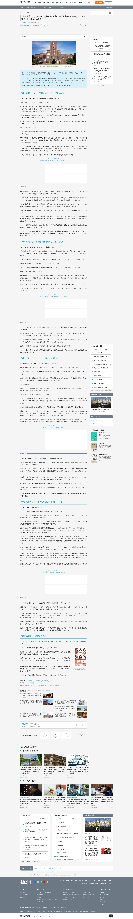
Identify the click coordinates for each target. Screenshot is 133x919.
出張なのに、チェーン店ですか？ (102, 360)
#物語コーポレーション (96, 420)
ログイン (108, 2)
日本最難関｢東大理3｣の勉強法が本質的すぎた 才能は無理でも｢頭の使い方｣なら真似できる (31, 714)
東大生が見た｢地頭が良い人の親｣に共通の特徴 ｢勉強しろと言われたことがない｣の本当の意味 (65, 701)
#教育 (45, 680)
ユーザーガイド (103, 901)
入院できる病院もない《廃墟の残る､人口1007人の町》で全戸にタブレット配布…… (102, 47)
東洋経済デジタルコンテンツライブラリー (47, 899)
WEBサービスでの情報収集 (27, 911)
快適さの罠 (101, 444)
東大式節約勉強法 (48, 82)
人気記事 (94, 39)
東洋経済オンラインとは (96, 13)
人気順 (52, 2)
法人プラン (102, 899)
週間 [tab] (106, 349)
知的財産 (50, 911)
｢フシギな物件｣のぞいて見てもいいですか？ (102, 364)
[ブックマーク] (81, 25)
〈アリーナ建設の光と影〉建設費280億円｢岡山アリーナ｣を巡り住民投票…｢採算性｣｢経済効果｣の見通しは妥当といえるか (92, 853)
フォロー (44, 25)
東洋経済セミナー (67, 899)
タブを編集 (109, 7)
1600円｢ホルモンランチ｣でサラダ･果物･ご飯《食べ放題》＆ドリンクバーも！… (102, 70)
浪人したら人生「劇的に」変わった (102, 368)
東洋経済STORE (41, 897)
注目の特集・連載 (96, 394)
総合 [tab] (96, 42)
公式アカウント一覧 (54, 907)
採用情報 (45, 907)
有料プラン (102, 897)
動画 (57, 2)
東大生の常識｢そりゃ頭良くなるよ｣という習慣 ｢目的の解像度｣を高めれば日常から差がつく (31, 701)
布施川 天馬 (26, 25)
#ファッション (94, 423)
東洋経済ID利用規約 (73, 911)
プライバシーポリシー (40, 911)
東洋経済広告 (86, 892)
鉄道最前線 (23, 897)
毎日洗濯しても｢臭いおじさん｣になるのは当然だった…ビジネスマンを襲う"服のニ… (102, 62)
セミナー (67, 2)
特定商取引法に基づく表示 (60, 911)
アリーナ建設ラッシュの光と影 (100, 409)
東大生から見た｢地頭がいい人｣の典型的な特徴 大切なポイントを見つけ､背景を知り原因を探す (65, 714)
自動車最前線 (97, 375)
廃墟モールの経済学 (99, 383)
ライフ (49, 7)
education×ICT (24, 892)
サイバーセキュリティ (25, 894)
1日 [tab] (96, 349)
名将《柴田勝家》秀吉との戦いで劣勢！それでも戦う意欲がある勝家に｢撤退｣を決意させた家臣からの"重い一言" (78, 801)
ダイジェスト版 (98, 352)
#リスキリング (49, 683)
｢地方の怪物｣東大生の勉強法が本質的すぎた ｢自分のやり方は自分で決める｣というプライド (65, 708)
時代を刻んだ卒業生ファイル (101, 356)
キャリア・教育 (42, 7)
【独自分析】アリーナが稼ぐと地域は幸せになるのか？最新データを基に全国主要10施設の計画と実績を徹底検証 (92, 840)
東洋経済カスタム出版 (88, 894)
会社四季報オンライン (42, 894)
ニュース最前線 (98, 379)
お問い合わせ (93, 911)
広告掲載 (63, 907)
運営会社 (38, 907)
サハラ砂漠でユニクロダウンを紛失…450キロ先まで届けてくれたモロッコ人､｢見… (102, 78)
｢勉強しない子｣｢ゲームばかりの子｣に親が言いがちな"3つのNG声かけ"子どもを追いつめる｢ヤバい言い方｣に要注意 (54, 800)
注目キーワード (95, 416)
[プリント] (85, 25)
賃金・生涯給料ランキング (100, 387)
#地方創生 (106, 420)
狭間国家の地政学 (103, 454)
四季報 (74, 2)
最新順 (40, 2)
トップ (34, 2)
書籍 (80, 2)
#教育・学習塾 (29, 683)
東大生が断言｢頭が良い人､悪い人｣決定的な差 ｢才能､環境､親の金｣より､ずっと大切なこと (30, 695)
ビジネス (23, 7)
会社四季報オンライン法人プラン (71, 894)
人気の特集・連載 (96, 346)
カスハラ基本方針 (84, 911)
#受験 (30, 680)
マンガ (61, 2)
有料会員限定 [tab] (106, 42)
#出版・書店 (39, 683)
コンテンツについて (105, 894)
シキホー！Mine (41, 901)
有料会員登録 (99, 2)
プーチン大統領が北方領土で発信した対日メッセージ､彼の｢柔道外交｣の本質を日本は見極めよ (31, 801)
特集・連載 (46, 2)
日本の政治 (97, 371)
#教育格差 (38, 680)
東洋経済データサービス (69, 897)
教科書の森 (86, 897)
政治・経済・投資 (32, 7)
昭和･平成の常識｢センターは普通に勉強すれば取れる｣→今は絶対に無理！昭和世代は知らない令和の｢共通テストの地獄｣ (102, 800)
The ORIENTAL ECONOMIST (44, 892)
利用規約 (102, 904)
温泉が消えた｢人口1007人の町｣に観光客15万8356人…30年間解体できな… (102, 55)
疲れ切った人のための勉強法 (105, 433)
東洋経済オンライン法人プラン (70, 892)
